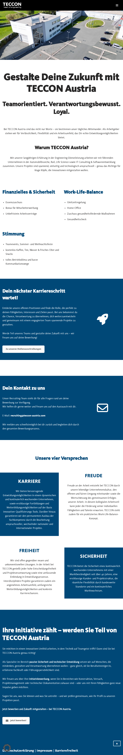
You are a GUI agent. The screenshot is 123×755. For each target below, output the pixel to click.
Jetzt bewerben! (18, 720)
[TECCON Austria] (12, 5)
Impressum (44, 751)
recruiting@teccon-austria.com (28, 415)
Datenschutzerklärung (18, 751)
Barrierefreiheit (66, 751)
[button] (7, 748)
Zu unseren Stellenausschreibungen (23, 349)
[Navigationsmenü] (117, 5)
